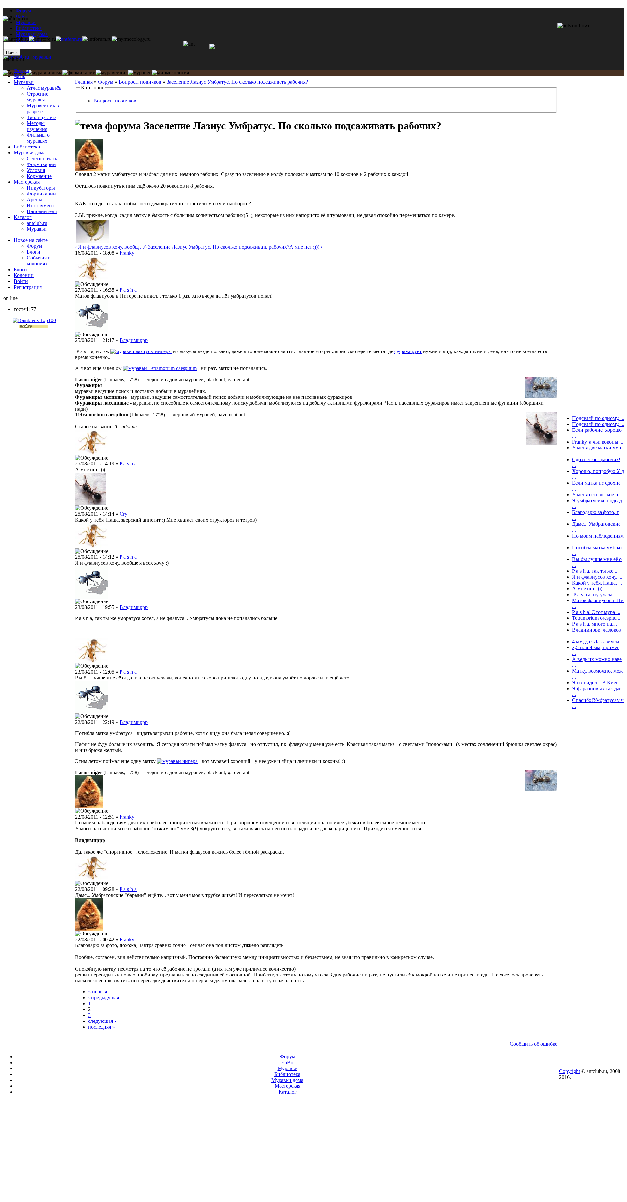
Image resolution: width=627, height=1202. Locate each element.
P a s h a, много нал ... (596, 624)
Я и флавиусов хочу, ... (597, 577)
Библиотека (27, 146)
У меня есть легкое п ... (597, 494)
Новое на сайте (31, 240)
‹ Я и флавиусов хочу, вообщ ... (109, 247)
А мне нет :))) (587, 588)
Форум (23, 10)
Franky (127, 253)
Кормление (39, 176)
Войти (21, 281)
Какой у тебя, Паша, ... (597, 582)
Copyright (569, 1071)
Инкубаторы (41, 188)
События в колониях (39, 260)
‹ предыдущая (103, 997)
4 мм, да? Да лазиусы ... (598, 641)
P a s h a (128, 290)
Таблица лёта (41, 117)
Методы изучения (37, 126)
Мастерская (27, 182)
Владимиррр (134, 340)
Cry (123, 514)
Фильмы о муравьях (38, 138)
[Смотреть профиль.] (89, 169)
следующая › (102, 1021)
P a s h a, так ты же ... (595, 571)
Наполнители (42, 211)
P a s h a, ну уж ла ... (595, 594)
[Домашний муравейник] (69, 39)
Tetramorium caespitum (172, 368)
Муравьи (24, 82)
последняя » (101, 1027)
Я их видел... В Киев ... (598, 682)
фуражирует (408, 351)
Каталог (23, 217)
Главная (84, 82)
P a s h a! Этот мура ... (596, 612)
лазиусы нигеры (154, 351)
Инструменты (42, 205)
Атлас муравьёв (44, 88)
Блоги (33, 252)
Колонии (24, 275)
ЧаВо (19, 76)
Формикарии (41, 164)
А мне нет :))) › (305, 247)
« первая (97, 991)
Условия (36, 170)
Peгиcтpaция (28, 287)
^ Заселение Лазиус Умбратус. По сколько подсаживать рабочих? (216, 247)
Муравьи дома (30, 152)
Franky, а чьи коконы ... (597, 442)
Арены (34, 199)
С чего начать (42, 158)
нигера (190, 761)
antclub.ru (37, 223)
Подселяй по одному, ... (598, 418)
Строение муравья (37, 96)
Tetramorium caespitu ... (597, 618)
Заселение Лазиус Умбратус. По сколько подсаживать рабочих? (237, 82)
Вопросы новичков (140, 82)
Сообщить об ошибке (533, 1044)
